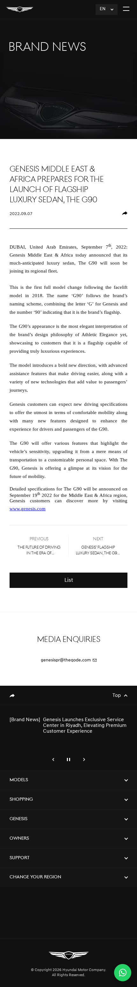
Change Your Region (35, 877)
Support (20, 858)
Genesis (18, 819)
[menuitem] (124, 214)
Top (116, 695)
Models (19, 780)
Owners (19, 838)
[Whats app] (122, 972)
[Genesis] (19, 9)
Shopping (21, 799)
